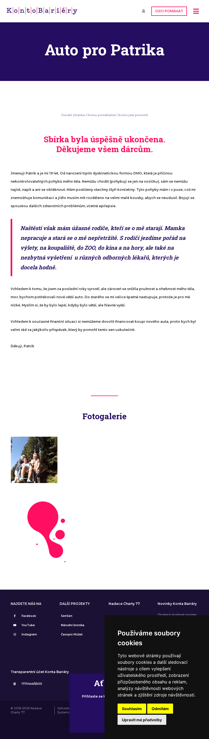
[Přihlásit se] (144, 11)
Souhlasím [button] (132, 708)
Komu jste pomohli (133, 115)
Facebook (28, 616)
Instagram (29, 634)
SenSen (66, 616)
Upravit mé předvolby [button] (142, 719)
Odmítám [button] (160, 708)
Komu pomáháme (102, 115)
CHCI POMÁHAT (169, 11)
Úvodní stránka (73, 115)
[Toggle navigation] (196, 11)
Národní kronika (72, 625)
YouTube (28, 625)
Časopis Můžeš (71, 634)
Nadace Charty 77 (124, 604)
